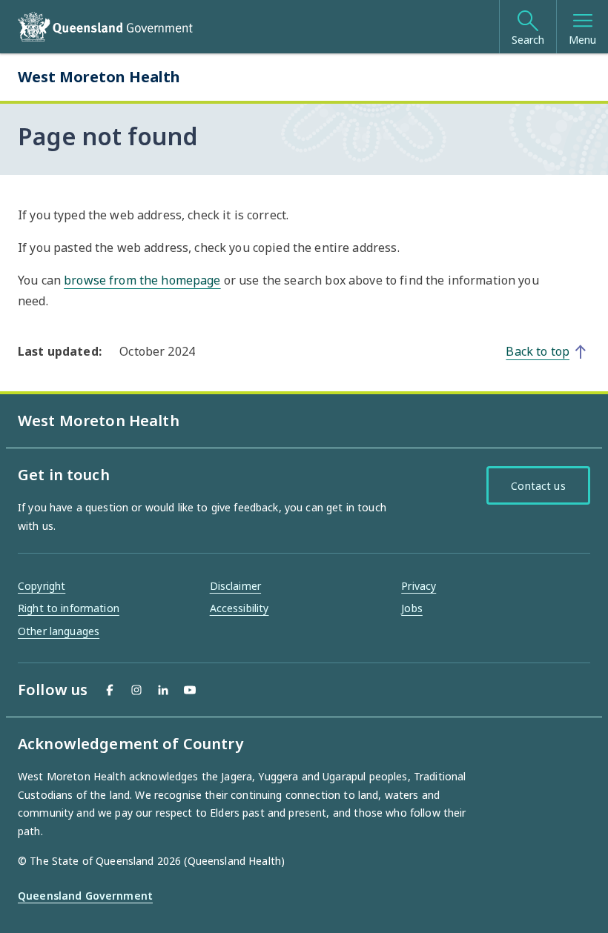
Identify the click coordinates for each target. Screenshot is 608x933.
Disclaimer (235, 586)
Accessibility (239, 608)
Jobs (412, 608)
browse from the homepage (142, 280)
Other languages (58, 631)
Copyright (41, 586)
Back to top (537, 351)
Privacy (418, 586)
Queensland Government (85, 896)
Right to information (68, 608)
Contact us (538, 486)
